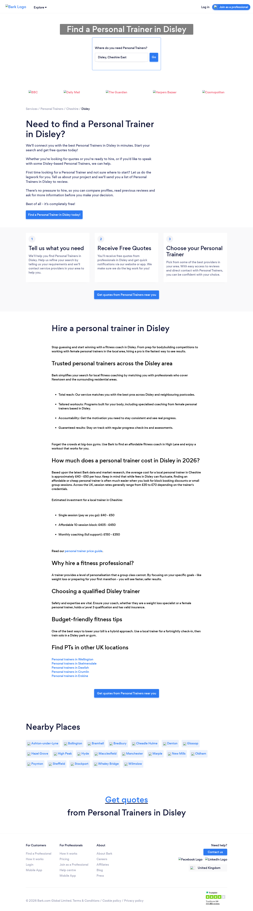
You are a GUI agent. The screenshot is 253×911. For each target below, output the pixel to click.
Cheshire (72, 109)
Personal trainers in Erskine (70, 676)
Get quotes (126, 799)
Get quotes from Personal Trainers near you (126, 295)
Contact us (215, 852)
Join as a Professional (74, 865)
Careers (102, 859)
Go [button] (154, 57)
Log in (205, 7)
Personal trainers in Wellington (72, 659)
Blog (100, 870)
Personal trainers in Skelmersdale (74, 663)
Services (32, 109)
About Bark (104, 853)
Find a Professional (38, 853)
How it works (35, 859)
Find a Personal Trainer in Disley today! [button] (54, 215)
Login (29, 865)
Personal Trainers (51, 109)
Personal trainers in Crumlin (70, 672)
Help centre (68, 870)
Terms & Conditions (86, 901)
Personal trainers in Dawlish (70, 668)
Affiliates (103, 865)
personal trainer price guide (83, 551)
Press (100, 876)
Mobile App (34, 870)
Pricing (64, 859)
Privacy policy (134, 901)
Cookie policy (111, 901)
